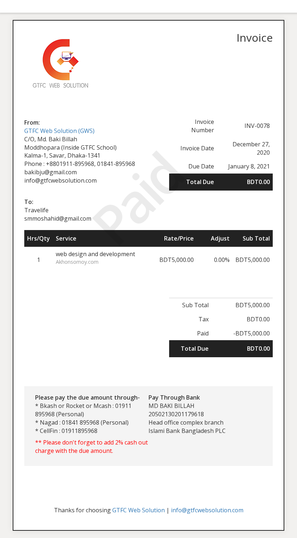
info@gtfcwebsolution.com (207, 510)
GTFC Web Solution (138, 510)
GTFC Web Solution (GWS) (59, 131)
